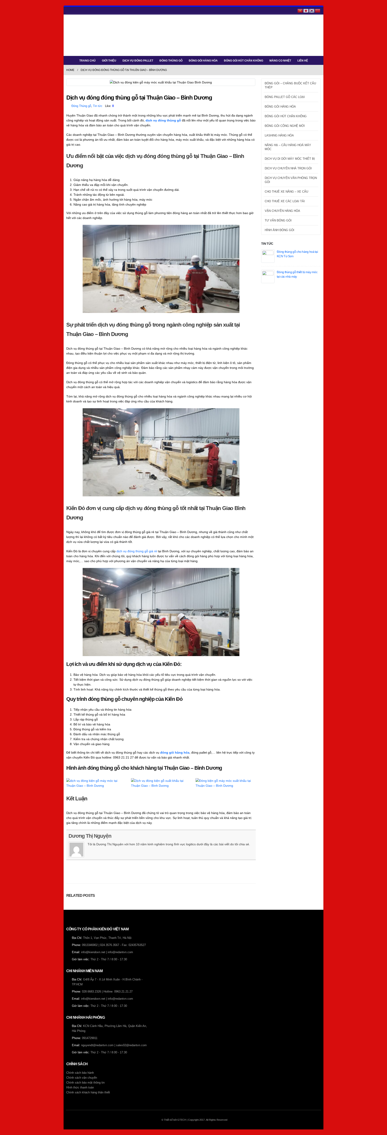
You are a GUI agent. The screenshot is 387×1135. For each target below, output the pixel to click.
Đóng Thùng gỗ (81, 106)
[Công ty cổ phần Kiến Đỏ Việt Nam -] (79, 35)
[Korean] (312, 10)
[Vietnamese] (300, 10)
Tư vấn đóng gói (278, 220)
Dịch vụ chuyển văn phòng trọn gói (291, 180)
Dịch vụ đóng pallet (138, 60)
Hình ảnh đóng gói (279, 230)
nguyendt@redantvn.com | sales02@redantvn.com (114, 1045)
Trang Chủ (87, 60)
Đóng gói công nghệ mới (285, 126)
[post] (267, 255)
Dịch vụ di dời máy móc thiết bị (290, 158)
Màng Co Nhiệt (280, 60)
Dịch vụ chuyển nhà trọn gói (288, 168)
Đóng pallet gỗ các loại (285, 97)
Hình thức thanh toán (80, 1087)
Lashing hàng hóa (279, 135)
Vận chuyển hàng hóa (282, 211)
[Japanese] (306, 10)
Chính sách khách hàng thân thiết (88, 1092)
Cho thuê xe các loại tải (285, 201)
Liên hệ (302, 60)
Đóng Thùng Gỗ (171, 60)
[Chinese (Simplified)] (318, 10)
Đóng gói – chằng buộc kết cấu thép (290, 85)
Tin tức (97, 106)
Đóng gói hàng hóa (203, 60)
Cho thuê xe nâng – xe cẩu (286, 191)
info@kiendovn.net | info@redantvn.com (107, 952)
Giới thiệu (109, 60)
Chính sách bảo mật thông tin (85, 1082)
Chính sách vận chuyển (81, 1077)
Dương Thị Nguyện (90, 836)
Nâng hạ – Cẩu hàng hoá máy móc (288, 147)
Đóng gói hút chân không (243, 60)
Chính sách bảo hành (80, 1072)
